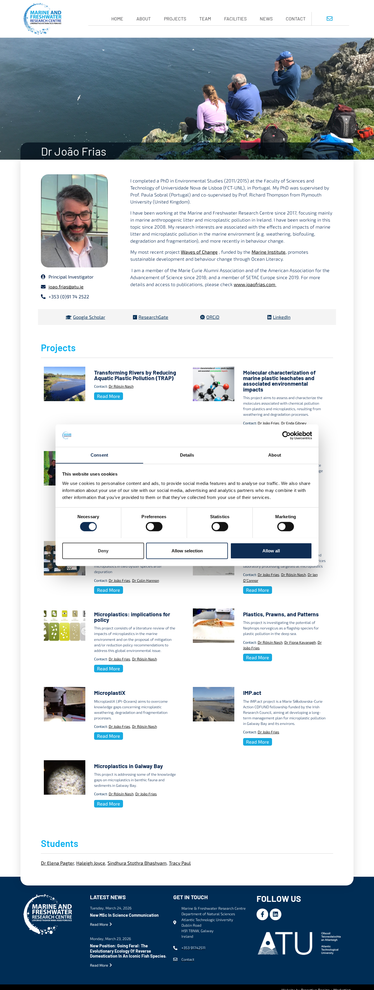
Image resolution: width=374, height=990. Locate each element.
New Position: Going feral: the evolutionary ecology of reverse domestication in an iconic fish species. (128, 950)
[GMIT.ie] (300, 942)
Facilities (235, 18)
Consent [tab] (99, 454)
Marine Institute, (269, 252)
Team (205, 18)
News (266, 18)
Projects (175, 18)
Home (117, 18)
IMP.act (252, 692)
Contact (296, 18)
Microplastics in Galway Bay (128, 766)
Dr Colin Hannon (145, 580)
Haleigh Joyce (90, 863)
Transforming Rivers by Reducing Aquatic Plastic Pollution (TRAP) (135, 375)
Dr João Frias (268, 423)
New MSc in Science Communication (124, 915)
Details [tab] (187, 454)
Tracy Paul (180, 863)
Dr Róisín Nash (121, 386)
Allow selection (187, 550)
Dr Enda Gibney (294, 423)
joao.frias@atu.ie (66, 286)
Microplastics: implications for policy (132, 617)
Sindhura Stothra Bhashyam (137, 863)
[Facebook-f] (262, 914)
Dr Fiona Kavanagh (300, 642)
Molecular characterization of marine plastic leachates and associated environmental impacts (279, 381)
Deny (103, 550)
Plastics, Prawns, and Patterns (281, 614)
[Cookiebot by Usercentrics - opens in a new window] (286, 435)
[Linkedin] (275, 914)
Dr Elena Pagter (57, 863)
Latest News (108, 897)
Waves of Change (199, 252)
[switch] (154, 526)
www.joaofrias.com (255, 284)
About (143, 18)
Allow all (271, 550)
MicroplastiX (109, 692)
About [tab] (274, 454)
